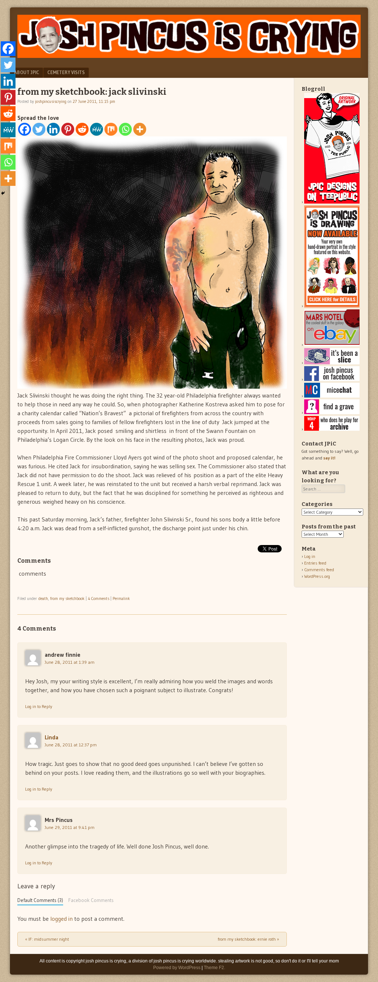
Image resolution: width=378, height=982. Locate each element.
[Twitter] (38, 129)
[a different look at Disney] (332, 396)
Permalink (121, 598)
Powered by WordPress (176, 967)
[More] (139, 129)
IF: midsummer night (47, 939)
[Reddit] (82, 129)
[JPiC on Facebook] (332, 379)
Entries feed (315, 563)
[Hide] (3, 193)
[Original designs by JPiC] (332, 202)
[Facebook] (24, 129)
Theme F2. (214, 967)
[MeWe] (96, 129)
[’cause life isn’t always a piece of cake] (332, 362)
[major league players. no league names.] (332, 429)
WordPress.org (317, 576)
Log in (309, 556)
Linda (51, 737)
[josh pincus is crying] (189, 55)
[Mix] (110, 129)
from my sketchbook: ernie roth (248, 939)
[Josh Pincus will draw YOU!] (332, 306)
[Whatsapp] (125, 129)
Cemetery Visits (66, 72)
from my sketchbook (67, 598)
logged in (61, 918)
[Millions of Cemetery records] (332, 412)
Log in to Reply (38, 706)
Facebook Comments (91, 900)
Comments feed (319, 569)
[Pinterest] (67, 129)
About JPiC (26, 72)
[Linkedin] (53, 129)
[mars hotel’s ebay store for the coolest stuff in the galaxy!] (332, 344)
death (43, 598)
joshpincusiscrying (50, 101)
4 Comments (98, 598)
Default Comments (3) (40, 900)
